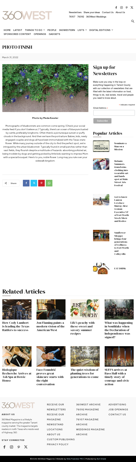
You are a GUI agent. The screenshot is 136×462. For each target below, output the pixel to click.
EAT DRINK (120, 268)
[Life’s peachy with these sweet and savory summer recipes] (85, 309)
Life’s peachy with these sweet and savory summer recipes (82, 328)
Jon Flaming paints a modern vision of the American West (50, 326)
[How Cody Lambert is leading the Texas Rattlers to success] (17, 309)
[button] (132, 21)
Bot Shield (101, 459)
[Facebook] (116, 7)
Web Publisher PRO (75, 459)
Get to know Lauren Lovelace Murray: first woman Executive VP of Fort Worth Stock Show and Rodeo (121, 209)
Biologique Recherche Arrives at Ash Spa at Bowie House (16, 375)
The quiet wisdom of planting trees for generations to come (84, 373)
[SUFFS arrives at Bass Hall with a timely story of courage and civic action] (119, 356)
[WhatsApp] (49, 183)
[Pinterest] (127, 7)
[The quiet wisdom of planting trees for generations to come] (85, 356)
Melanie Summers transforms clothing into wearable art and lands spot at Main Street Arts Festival (121, 173)
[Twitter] (132, 7)
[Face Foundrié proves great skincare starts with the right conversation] (51, 356)
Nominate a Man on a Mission (120, 146)
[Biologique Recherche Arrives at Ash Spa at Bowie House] (17, 356)
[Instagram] (121, 7)
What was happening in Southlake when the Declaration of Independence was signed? (119, 330)
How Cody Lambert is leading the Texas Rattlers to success (15, 326)
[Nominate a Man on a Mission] (101, 146)
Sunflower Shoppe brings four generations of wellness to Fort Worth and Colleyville (121, 243)
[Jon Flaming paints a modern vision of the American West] (51, 309)
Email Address (100, 108)
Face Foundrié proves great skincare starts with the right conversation (50, 377)
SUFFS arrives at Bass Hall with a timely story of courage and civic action (117, 377)
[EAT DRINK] (101, 268)
